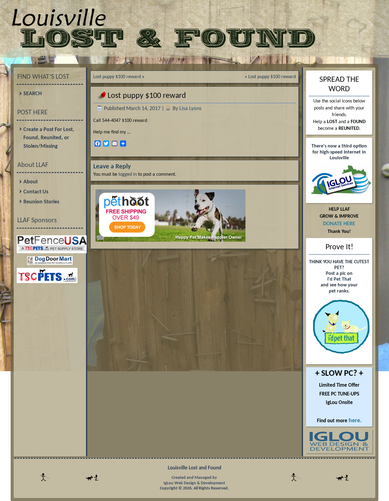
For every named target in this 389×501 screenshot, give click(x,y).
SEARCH (32, 94)
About (30, 182)
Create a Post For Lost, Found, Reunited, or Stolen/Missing (48, 138)
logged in (128, 174)
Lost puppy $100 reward (117, 76)
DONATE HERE (339, 224)
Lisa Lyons (190, 109)
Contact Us (35, 192)
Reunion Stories (41, 202)
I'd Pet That (339, 279)
